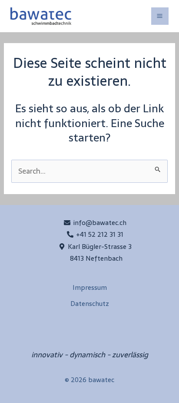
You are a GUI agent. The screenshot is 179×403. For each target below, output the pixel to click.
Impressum (90, 287)
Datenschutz (89, 303)
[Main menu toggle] (160, 16)
